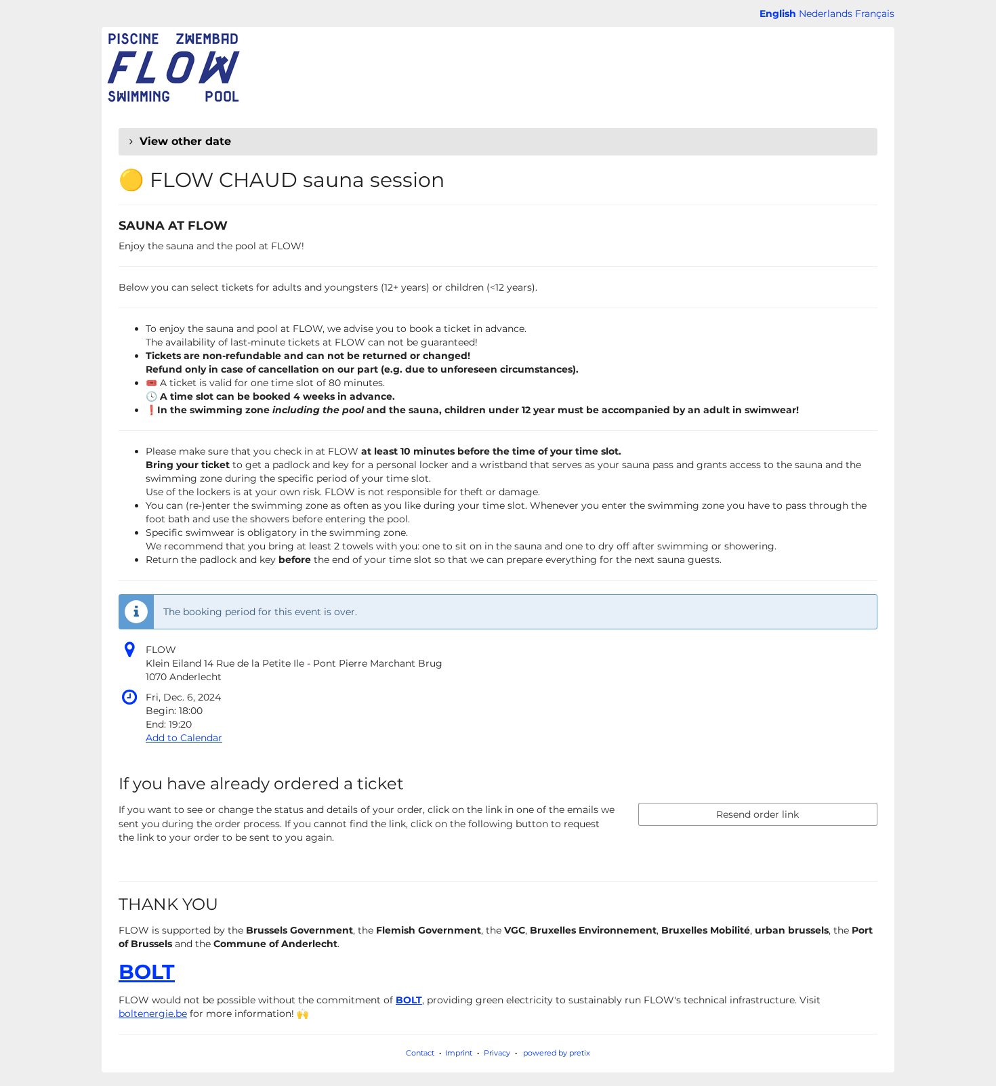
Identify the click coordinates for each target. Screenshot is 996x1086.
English (778, 13)
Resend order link (757, 814)
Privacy (497, 1053)
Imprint (458, 1053)
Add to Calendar (184, 738)
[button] (498, 141)
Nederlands (825, 13)
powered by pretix (556, 1053)
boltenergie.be (153, 1013)
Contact (420, 1053)
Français (874, 13)
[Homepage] (173, 67)
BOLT (147, 971)
